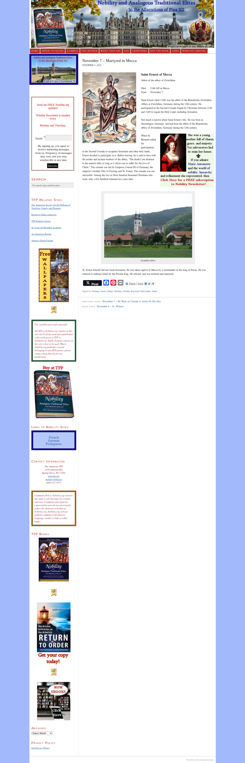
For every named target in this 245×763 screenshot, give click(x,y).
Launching (139, 51)
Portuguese (54, 443)
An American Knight (41, 234)
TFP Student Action (41, 221)
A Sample (72, 51)
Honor (103, 291)
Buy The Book (159, 51)
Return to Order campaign (43, 214)
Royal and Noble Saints (141, 291)
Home (34, 51)
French (54, 437)
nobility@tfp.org (54, 479)
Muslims (118, 291)
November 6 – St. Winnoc (110, 306)
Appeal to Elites (52, 51)
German (54, 440)
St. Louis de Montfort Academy (46, 227)
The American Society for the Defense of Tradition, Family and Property (50, 206)
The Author (89, 51)
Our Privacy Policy (40, 748)
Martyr (110, 291)
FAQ (126, 51)
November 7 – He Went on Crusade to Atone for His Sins (131, 301)
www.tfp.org (54, 476)
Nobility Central (194, 51)
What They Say (111, 51)
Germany (96, 291)
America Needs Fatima (42, 240)
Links (175, 51)
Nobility (126, 291)
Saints (154, 291)
